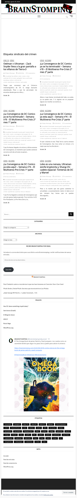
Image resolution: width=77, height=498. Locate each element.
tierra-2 (60, 94)
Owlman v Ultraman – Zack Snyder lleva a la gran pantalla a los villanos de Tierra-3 (19, 66)
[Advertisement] (38, 34)
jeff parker (45, 88)
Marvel (62, 183)
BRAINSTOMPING (39, 277)
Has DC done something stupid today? (15, 306)
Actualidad (8, 76)
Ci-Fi (6, 428)
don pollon (17, 431)
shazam (47, 92)
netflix (28, 435)
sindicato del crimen (56, 185)
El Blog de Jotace (9, 315)
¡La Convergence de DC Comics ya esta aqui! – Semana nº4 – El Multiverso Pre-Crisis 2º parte (56, 116)
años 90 (42, 424)
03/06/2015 (20, 126)
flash (37, 431)
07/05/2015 (57, 123)
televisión (28, 438)
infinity (65, 181)
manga (7, 435)
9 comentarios (31, 73)
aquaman (50, 179)
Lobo (58, 183)
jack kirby (59, 431)
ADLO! (5, 319)
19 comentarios (9, 129)
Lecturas (48, 60)
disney (61, 428)
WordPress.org (8, 328)
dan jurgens (61, 84)
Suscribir (8, 269)
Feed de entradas (9, 459)
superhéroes (11, 82)
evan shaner (55, 86)
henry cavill (26, 78)
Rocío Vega (7, 323)
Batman (50, 424)
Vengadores (8, 442)
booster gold (58, 82)
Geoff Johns (54, 181)
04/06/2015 (57, 76)
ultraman (17, 82)
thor (35, 438)
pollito (41, 435)
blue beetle (51, 82)
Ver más (7, 95)
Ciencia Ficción (15, 428)
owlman (12, 80)
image (51, 431)
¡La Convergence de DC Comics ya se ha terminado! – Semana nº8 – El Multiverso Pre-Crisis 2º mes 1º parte (19, 118)
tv (60, 438)
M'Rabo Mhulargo (10, 73)
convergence (54, 84)
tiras (42, 438)
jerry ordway (51, 88)
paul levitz (48, 90)
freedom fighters (63, 86)
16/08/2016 (20, 73)
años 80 (34, 424)
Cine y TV (6, 60)
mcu (21, 435)
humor (44, 431)
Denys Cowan (48, 86)
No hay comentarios (10, 176)
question (66, 90)
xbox (44, 442)
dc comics (14, 78)
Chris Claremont (61, 424)
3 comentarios (68, 123)
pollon (48, 435)
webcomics (29, 442)
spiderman (56, 435)
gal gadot (19, 78)
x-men (37, 442)
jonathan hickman (52, 183)
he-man (60, 181)
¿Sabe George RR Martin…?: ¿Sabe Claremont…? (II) (20, 293)
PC (34, 435)
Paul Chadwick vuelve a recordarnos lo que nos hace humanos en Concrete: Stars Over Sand (33, 284)
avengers (17, 424)
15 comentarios (45, 79)
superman (54, 94)
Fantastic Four (28, 431)
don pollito (8, 431)
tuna (48, 438)
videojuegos (18, 442)
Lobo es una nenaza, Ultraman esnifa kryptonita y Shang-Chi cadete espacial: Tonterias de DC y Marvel (56, 168)
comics (24, 76)
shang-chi (48, 185)
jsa (56, 88)
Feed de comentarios (10, 463)
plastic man (54, 90)
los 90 (67, 431)
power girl (60, 90)
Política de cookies (48, 495)
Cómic (12, 60)
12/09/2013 (57, 176)
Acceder (6, 456)
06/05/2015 (20, 173)
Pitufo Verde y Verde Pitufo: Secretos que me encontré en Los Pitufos (26, 288)
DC (10, 78)
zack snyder (24, 82)
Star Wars (66, 435)
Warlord (64, 138)
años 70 (25, 424)
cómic (19, 76)
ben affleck (15, 76)
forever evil (47, 181)
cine (24, 428)
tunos (54, 438)
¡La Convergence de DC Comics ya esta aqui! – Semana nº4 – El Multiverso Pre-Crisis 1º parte (19, 167)
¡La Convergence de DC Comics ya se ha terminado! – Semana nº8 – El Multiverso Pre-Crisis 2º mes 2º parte (56, 67)
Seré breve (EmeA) (9, 310)
